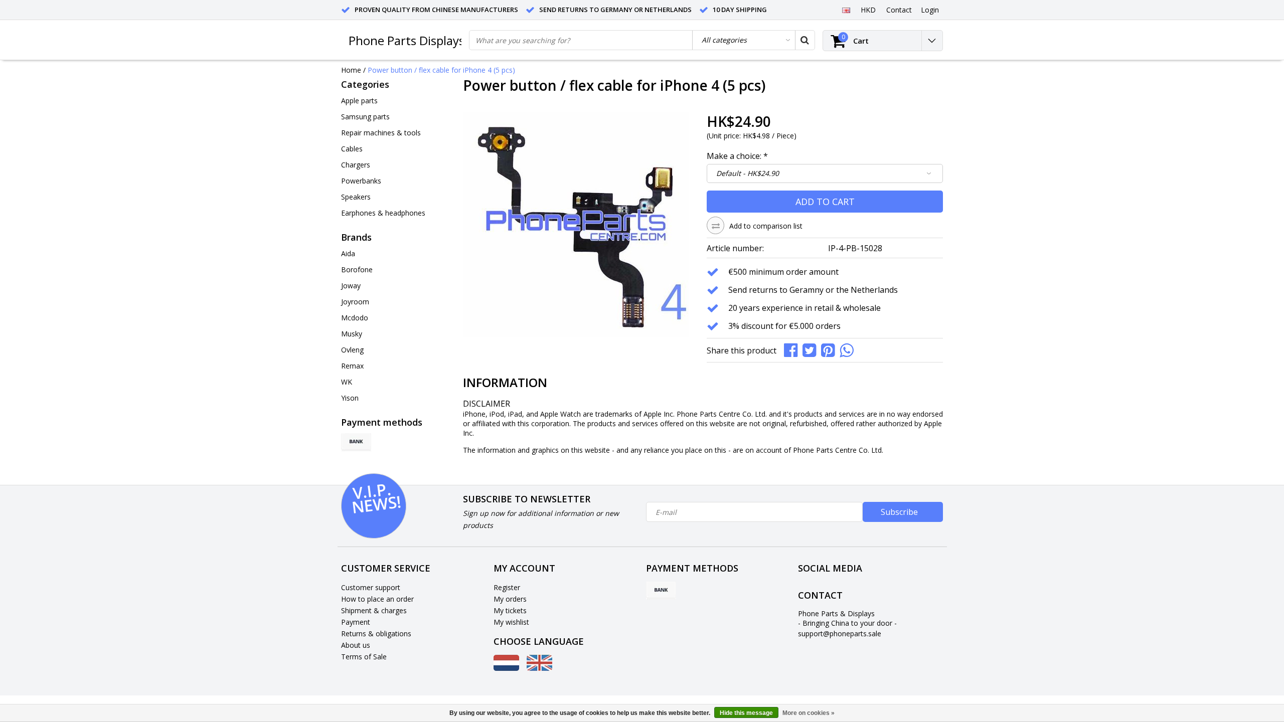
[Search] (804, 40)
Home (351, 70)
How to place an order (377, 599)
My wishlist (511, 622)
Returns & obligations (376, 633)
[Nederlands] (506, 668)
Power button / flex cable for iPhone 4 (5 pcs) (441, 70)
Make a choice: (737, 155)
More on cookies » (808, 712)
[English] (846, 9)
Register (507, 587)
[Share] (793, 349)
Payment (355, 622)
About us (355, 645)
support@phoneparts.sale (839, 633)
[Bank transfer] (356, 442)
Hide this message (746, 712)
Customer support (370, 587)
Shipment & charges (374, 610)
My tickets (510, 610)
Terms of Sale (364, 656)
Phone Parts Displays (406, 40)
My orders (510, 599)
